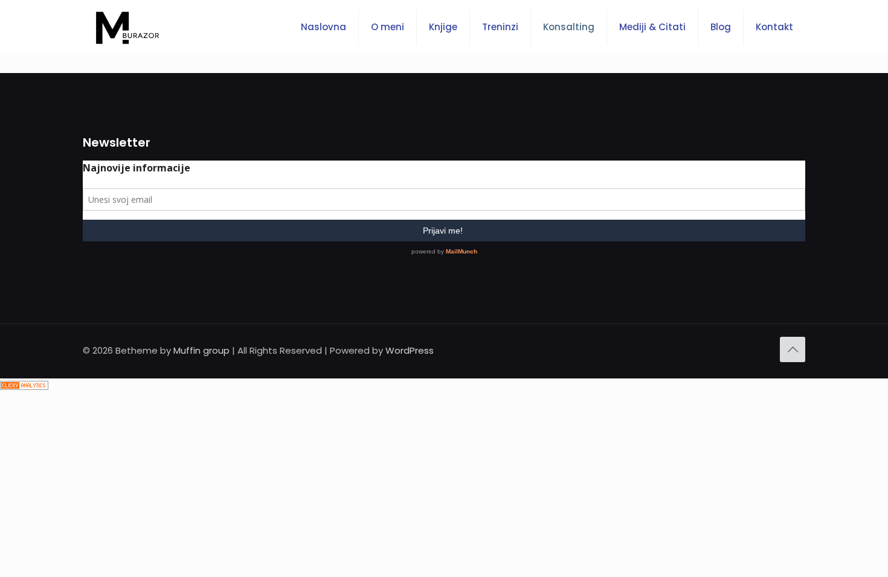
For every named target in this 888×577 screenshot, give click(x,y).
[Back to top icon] (792, 349)
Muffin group (201, 350)
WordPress (409, 350)
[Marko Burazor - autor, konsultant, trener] (127, 27)
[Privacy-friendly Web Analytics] (24, 386)
